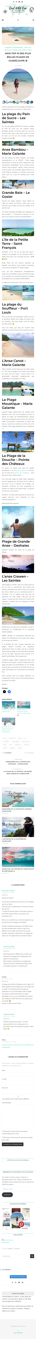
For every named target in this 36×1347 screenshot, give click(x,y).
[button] (18, 84)
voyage (20, 748)
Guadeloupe (17, 50)
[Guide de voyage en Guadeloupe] (8, 705)
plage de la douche (20, 470)
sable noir (26, 744)
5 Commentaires (29, 753)
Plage (4, 744)
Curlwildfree (8, 753)
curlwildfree (10, 1248)
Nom (4, 1070)
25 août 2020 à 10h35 (9, 1016)
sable (10, 744)
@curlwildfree (6, 1270)
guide (20, 738)
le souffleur (6, 741)
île (25, 738)
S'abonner (7, 1195)
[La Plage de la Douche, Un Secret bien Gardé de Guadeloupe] (8, 721)
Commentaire (6, 1103)
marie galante (15, 741)
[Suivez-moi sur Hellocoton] (18, 1243)
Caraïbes (8, 47)
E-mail (4, 1079)
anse (4, 738)
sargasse (12, 748)
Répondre (5, 895)
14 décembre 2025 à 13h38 (9, 1041)
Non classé (27, 50)
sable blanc (18, 744)
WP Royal (23, 1326)
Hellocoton (17, 1248)
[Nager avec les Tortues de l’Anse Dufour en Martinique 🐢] (23, 705)
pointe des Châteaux (22, 473)
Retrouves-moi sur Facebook (18, 1160)
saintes (5, 748)
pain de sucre (26, 741)
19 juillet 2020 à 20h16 (8, 892)
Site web (5, 1088)
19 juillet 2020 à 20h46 (9, 948)
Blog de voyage (8, 890)
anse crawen (12, 738)
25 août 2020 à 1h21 (7, 979)
